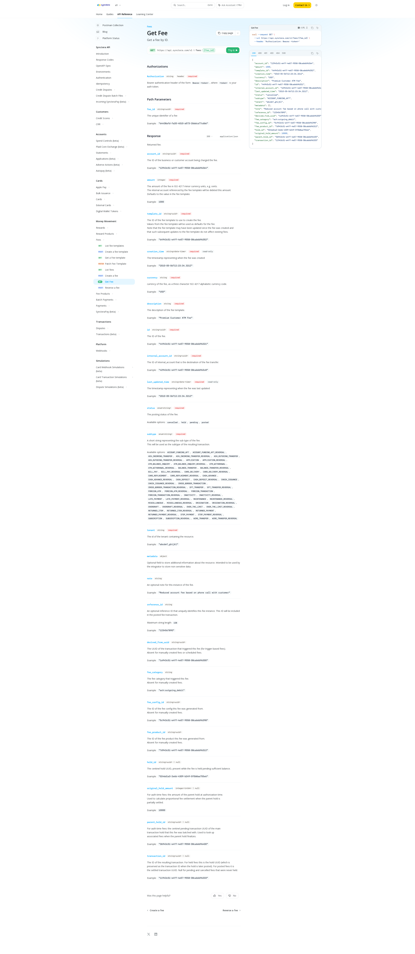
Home (99, 14)
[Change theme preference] (316, 5)
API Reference (124, 14)
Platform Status (110, 38)
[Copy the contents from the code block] (312, 28)
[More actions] (238, 33)
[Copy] (222, 50)
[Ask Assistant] (317, 28)
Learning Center (144, 14)
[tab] (253, 53)
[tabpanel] (285, 102)
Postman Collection (112, 25)
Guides (109, 14)
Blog (104, 31)
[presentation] (285, 102)
